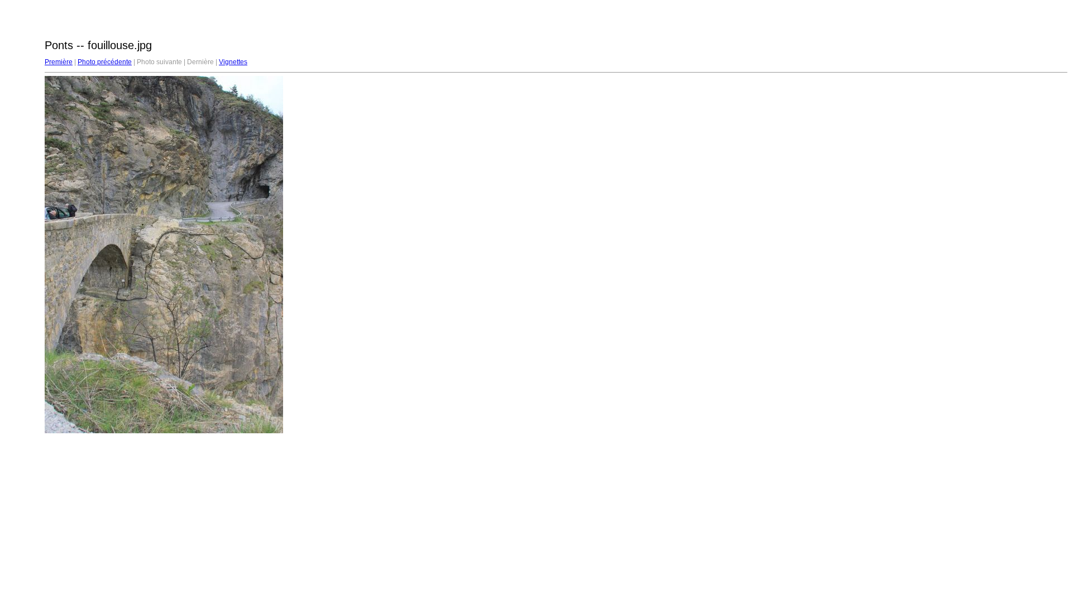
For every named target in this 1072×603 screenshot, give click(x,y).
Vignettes (233, 62)
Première (59, 62)
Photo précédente (105, 62)
